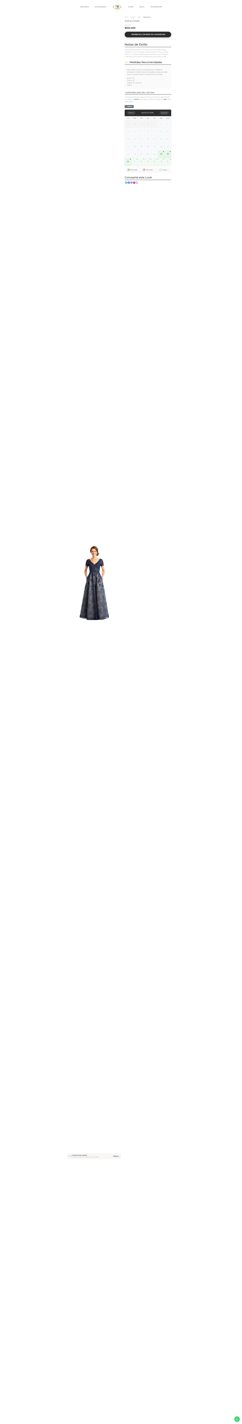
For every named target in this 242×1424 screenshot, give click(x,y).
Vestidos (132, 17)
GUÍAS (131, 7)
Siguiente (164, 113)
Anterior (131, 113)
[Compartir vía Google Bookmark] (131, 182)
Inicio (126, 17)
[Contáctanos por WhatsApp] (237, 1419)
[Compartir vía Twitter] (126, 182)
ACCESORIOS (100, 7)
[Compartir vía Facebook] (129, 182)
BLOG (142, 7)
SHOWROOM (156, 7)
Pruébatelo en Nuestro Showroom (148, 34)
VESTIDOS (84, 7)
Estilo (139, 17)
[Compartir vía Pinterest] (134, 182)
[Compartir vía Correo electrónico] (137, 182)
